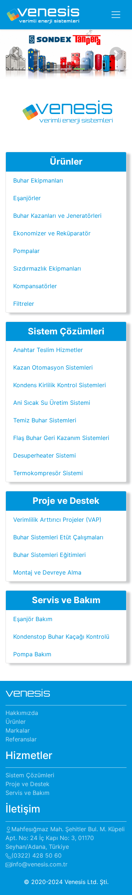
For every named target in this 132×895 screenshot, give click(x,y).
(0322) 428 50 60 (36, 855)
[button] (15, 53)
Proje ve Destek (28, 784)
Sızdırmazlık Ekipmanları (47, 268)
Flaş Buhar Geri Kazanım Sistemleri (61, 437)
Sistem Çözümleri (30, 775)
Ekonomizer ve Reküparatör (52, 233)
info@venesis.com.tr (39, 864)
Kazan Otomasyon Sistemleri (53, 367)
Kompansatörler (35, 286)
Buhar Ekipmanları (38, 180)
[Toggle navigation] (116, 14)
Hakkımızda (22, 712)
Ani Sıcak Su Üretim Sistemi (51, 402)
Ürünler (16, 721)
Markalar (18, 730)
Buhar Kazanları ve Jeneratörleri (57, 215)
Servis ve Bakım (28, 792)
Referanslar (21, 739)
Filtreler (23, 303)
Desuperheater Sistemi (44, 455)
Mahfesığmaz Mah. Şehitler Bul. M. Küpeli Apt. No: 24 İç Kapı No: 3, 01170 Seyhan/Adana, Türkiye (65, 837)
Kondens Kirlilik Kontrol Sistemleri (59, 385)
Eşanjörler (27, 198)
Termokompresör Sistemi (48, 473)
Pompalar (26, 250)
